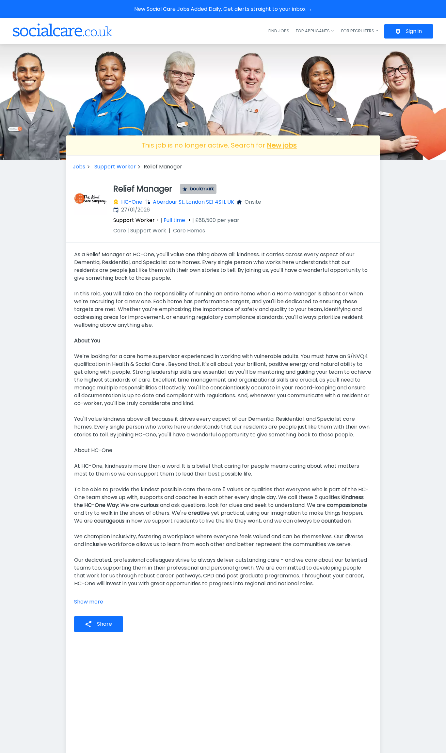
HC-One (131, 202)
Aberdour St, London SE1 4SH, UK (193, 202)
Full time (174, 220)
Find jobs (278, 31)
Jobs (79, 166)
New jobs (282, 145)
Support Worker (115, 166)
